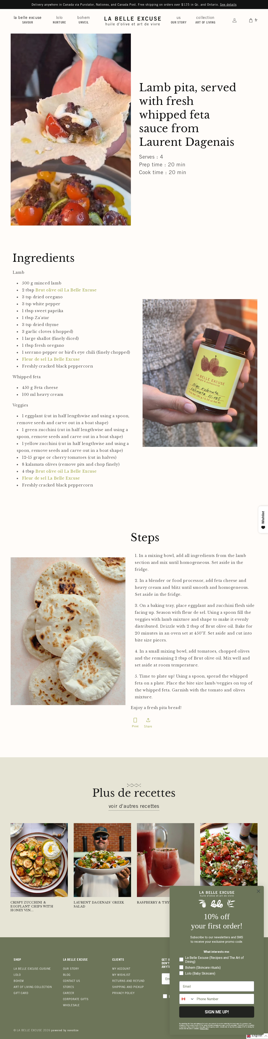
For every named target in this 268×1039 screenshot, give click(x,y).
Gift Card (21, 993)
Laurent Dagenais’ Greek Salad (99, 904)
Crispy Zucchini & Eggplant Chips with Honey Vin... (31, 906)
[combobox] (187, 999)
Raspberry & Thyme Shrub (162, 902)
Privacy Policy (123, 993)
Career (68, 993)
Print (135, 726)
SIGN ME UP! (217, 1011)
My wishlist (121, 975)
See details (228, 5)
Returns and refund (128, 981)
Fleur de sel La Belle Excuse (51, 359)
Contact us (71, 981)
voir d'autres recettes (134, 806)
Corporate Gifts (76, 999)
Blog (67, 975)
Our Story (71, 969)
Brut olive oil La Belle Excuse (66, 290)
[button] (29, 20)
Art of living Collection (33, 987)
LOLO (17, 975)
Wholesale (71, 1005)
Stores (68, 987)
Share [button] (148, 726)
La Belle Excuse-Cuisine (32, 969)
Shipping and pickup (128, 987)
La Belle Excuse (29, 1030)
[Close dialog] (258, 891)
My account (121, 969)
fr (256, 20)
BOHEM (19, 981)
